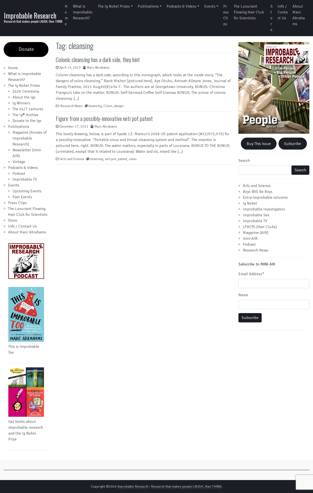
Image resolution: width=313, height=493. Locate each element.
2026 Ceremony (25, 91)
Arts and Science (72, 159)
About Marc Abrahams (298, 15)
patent (122, 159)
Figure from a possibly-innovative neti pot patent (104, 118)
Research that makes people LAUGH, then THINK (186, 486)
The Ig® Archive (25, 114)
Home (66, 15)
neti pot (110, 159)
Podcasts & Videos (181, 6)
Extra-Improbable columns (265, 197)
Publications (148, 6)
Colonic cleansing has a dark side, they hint (98, 59)
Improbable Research (30, 16)
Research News (71, 106)
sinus (133, 159)
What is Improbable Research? (82, 12)
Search (244, 160)
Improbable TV (24, 179)
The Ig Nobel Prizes (114, 6)
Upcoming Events (27, 191)
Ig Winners (21, 103)
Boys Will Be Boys (257, 191)
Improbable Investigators (264, 209)
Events (209, 6)
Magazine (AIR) (255, 232)
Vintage (18, 161)
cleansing (95, 106)
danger (119, 106)
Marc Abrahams (98, 68)
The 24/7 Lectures (27, 109)
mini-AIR (250, 238)
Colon (107, 106)
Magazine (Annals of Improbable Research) (29, 138)
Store (271, 18)
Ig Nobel (250, 203)
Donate (26, 49)
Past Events (22, 197)
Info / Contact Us (283, 12)
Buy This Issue (259, 143)
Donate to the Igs (26, 120)
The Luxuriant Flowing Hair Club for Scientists (249, 12)
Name (243, 295)
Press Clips (226, 15)
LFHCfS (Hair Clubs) (260, 226)
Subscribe (292, 143)
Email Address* (251, 274)
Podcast (18, 173)
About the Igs (23, 97)
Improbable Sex (256, 215)
